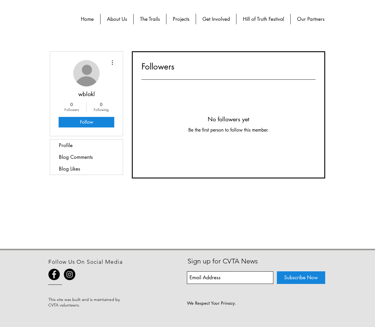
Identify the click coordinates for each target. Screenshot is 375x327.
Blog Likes (69, 169)
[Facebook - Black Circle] (54, 274)
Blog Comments (76, 157)
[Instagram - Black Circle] (69, 274)
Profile (66, 145)
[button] (116, 19)
